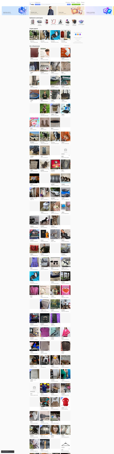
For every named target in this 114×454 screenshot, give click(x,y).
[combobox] (54, 4)
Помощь (78, 40)
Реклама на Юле (77, 38)
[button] (38, 40)
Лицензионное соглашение (78, 37)
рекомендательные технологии (78, 42)
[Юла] (32, 4)
